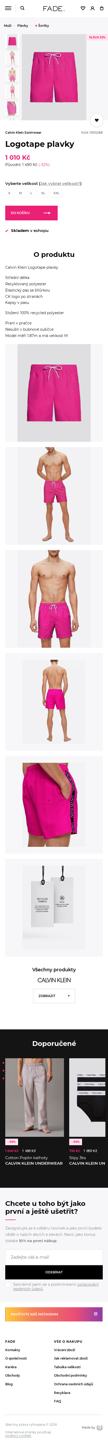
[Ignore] (54, 1292)
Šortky (43, 26)
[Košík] (101, 8)
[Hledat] (22, 8)
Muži (7, 26)
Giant (99, 1427)
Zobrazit (47, 996)
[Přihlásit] (92, 8)
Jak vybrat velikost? (60, 183)
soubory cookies (18, 1436)
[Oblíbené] (83, 8)
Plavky (22, 26)
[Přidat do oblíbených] (97, 120)
